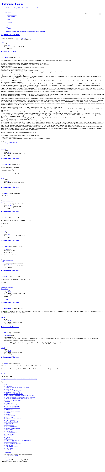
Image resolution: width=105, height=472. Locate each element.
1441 (9, 320)
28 (9, 45)
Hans (2, 202)
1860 (9, 152)
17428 (9, 292)
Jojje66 (2, 42)
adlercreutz (3, 149)
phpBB (9, 460)
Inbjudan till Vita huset (10, 35)
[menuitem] (12, 15)
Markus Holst (4, 289)
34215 (9, 205)
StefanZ (3, 317)
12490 (9, 264)
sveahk (2, 261)
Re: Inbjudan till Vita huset (10, 158)
